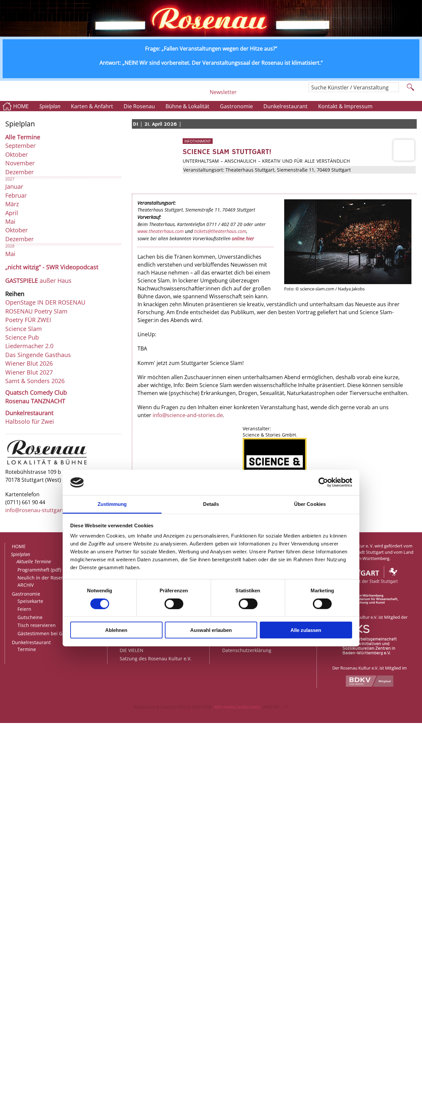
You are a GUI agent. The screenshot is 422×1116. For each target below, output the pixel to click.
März (12, 204)
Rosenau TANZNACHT (35, 401)
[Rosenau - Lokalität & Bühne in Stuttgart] (47, 464)
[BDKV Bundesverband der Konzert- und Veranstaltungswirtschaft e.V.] (369, 685)
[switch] (174, 603)
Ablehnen (116, 630)
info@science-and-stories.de (188, 415)
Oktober (16, 154)
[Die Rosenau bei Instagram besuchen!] (244, 94)
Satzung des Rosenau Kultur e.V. (156, 658)
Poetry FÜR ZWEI (28, 320)
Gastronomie (236, 106)
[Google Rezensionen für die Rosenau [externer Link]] (275, 94)
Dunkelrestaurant (285, 106)
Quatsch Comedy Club (36, 392)
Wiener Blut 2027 (29, 372)
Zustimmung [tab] (112, 504)
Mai (10, 221)
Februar (16, 195)
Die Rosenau (139, 106)
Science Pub (22, 337)
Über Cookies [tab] (310, 504)
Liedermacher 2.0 (29, 346)
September (20, 145)
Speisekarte (30, 601)
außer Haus (38, 280)
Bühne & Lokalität (187, 106)
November (20, 163)
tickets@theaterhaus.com (220, 231)
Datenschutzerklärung (246, 650)
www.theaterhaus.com (160, 231)
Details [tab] (211, 504)
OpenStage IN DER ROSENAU (45, 302)
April (11, 213)
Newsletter (223, 92)
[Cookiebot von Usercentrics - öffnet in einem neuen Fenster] (323, 482)
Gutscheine (30, 617)
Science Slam (23, 329)
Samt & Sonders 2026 (35, 381)
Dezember (19, 172)
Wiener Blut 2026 (29, 363)
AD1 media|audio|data (237, 707)
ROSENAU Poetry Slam (36, 311)
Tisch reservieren (36, 625)
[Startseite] (211, 34)
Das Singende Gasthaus (38, 355)
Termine (26, 649)
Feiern (24, 609)
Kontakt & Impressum (345, 106)
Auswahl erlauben (211, 630)
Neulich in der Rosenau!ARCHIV (44, 581)
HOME (21, 106)
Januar (14, 186)
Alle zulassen (305, 630)
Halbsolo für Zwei (29, 421)
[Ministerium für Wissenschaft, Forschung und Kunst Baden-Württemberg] (369, 603)
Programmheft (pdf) (39, 570)
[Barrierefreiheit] (202, 94)
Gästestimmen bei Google (45, 633)
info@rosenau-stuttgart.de (38, 510)
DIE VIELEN (131, 650)
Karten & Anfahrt (92, 106)
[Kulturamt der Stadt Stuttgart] (369, 591)
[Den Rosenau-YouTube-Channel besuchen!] (293, 94)
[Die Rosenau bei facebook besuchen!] (258, 94)
